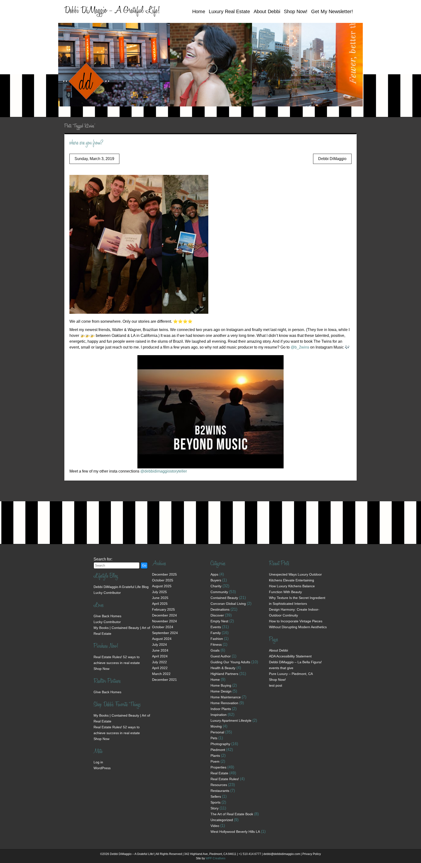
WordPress (102, 768)
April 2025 (160, 604)
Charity (215, 586)
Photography (220, 744)
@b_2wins (300, 347)
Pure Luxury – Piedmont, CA (291, 674)
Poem (215, 761)
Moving (216, 726)
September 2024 (165, 633)
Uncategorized (221, 820)
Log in (98, 762)
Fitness (216, 644)
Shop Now (101, 669)
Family (215, 633)
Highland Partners (224, 674)
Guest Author (220, 656)
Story (214, 808)
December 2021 (164, 680)
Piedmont (217, 750)
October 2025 (162, 580)
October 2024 (162, 627)
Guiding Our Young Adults (230, 662)
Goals (215, 650)
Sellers (215, 796)
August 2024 (162, 639)
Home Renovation (224, 703)
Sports (215, 802)
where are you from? (86, 143)
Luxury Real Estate (229, 11)
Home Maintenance (225, 697)
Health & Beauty (222, 668)
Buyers (215, 580)
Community (219, 592)
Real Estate (219, 773)
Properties (218, 767)
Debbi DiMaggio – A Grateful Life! (112, 11)
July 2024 (159, 644)
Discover (217, 615)
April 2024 (160, 656)
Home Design (220, 691)
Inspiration (218, 715)
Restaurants (219, 791)
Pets (213, 738)
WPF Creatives (215, 858)
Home (198, 11)
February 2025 (163, 609)
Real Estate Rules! (224, 779)
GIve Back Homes (107, 616)
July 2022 (159, 662)
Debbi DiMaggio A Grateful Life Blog (121, 587)
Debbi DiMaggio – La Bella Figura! (295, 662)
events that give (281, 668)
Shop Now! (295, 11)
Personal (217, 732)
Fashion (216, 639)
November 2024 (164, 621)
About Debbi (267, 11)
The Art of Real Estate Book (231, 814)
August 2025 (162, 586)
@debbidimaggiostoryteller (163, 471)
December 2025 (164, 574)
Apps (214, 574)
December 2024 (164, 615)
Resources (218, 785)
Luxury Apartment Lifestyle (230, 720)
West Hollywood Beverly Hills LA (235, 832)
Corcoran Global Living (228, 604)
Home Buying (220, 685)
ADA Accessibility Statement (290, 656)
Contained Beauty (224, 598)
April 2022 (160, 668)
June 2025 (160, 598)
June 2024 (160, 650)
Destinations (220, 609)
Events (215, 627)
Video (214, 826)
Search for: (103, 559)
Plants (215, 756)
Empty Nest (219, 621)
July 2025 (159, 592)
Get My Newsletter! (332, 11)
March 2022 (161, 674)
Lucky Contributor (107, 593)
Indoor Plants (220, 709)
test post (275, 685)
